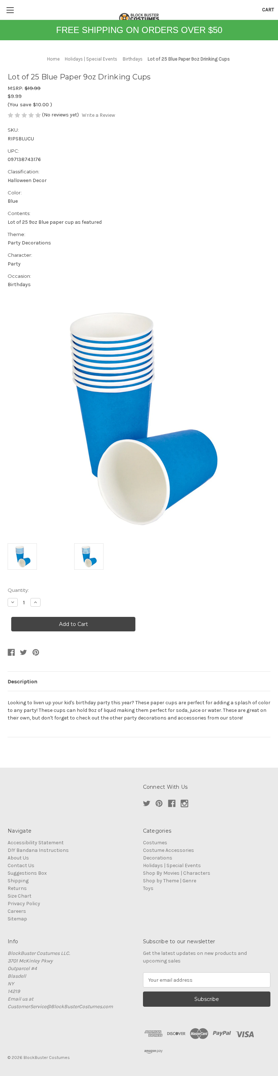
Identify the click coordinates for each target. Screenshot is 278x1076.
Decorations (157, 858)
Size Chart (19, 896)
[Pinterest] (35, 652)
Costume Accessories (168, 850)
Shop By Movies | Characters (176, 873)
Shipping (18, 881)
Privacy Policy (24, 903)
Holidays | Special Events (172, 865)
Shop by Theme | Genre (169, 881)
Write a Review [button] (98, 115)
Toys (148, 888)
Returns (17, 888)
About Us (18, 858)
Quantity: (18, 590)
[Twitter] (23, 652)
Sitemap (17, 919)
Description (22, 681)
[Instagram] (184, 803)
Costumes (155, 843)
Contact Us (21, 865)
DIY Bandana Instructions (38, 850)
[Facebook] (11, 652)
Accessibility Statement (36, 843)
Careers (17, 911)
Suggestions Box (27, 873)
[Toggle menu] (10, 10)
